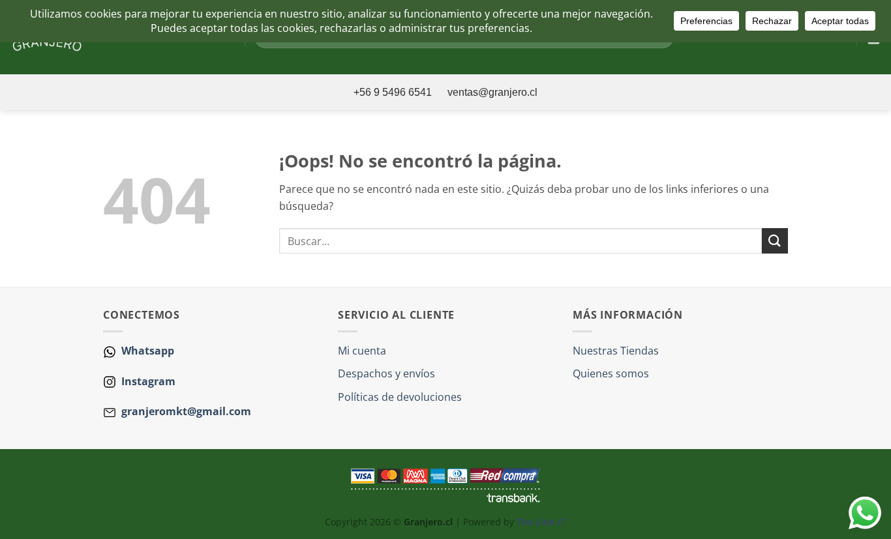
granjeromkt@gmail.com (186, 411)
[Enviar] (775, 241)
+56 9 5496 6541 (394, 92)
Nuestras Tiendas (616, 350)
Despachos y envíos (386, 373)
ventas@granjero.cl (492, 92)
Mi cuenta (362, 350)
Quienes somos (611, 373)
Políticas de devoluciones (400, 397)
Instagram (147, 381)
